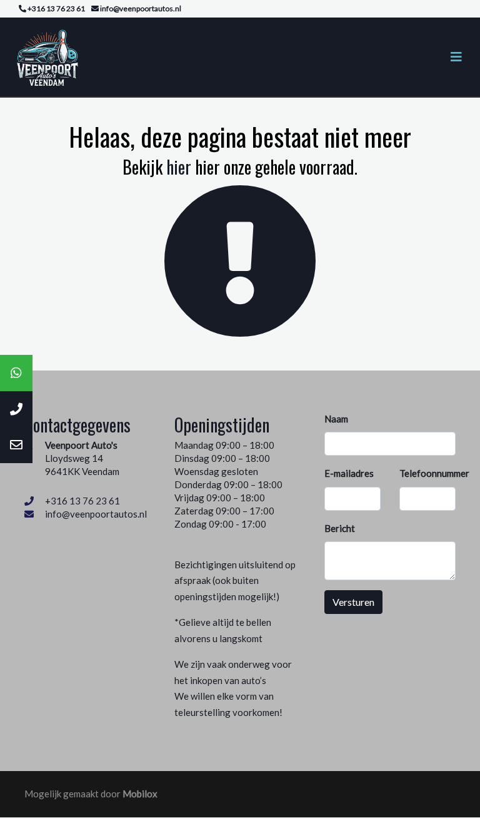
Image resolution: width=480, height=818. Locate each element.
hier (178, 167)
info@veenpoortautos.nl (96, 513)
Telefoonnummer (434, 473)
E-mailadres (349, 473)
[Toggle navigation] (456, 56)
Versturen (353, 602)
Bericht (339, 528)
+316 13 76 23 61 (82, 500)
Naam (336, 418)
